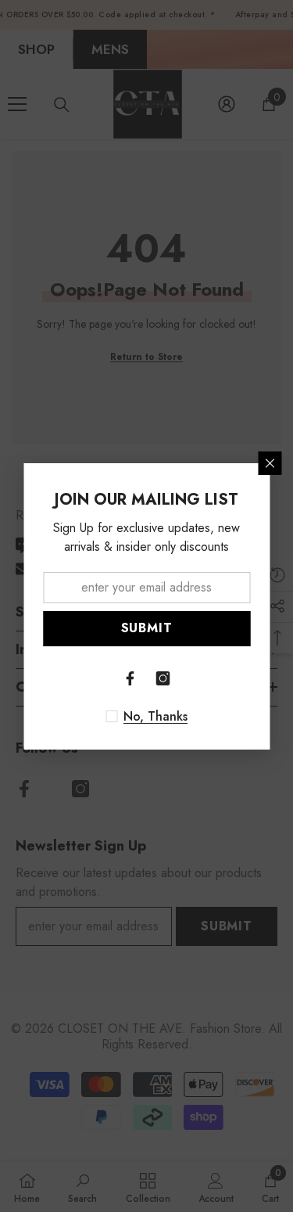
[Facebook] (130, 678)
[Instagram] (163, 678)
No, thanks (155, 716)
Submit (147, 628)
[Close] (269, 463)
